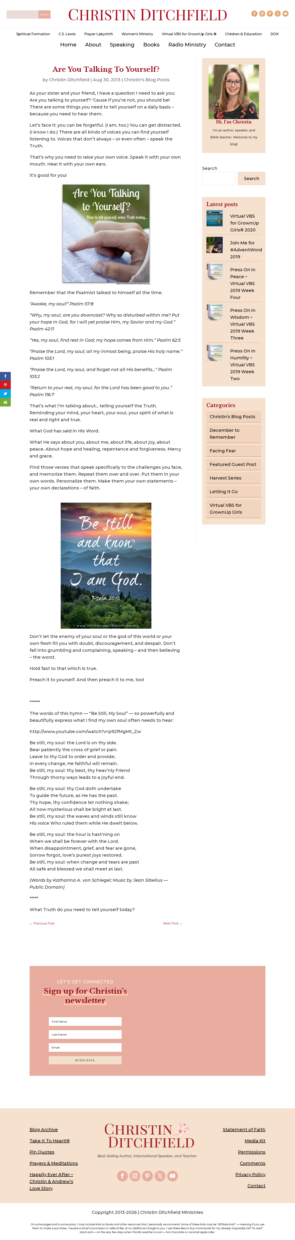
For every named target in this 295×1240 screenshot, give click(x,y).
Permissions (251, 1152)
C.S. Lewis (67, 34)
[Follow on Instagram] (262, 14)
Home (68, 44)
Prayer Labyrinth (98, 34)
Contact (225, 44)
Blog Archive (44, 1129)
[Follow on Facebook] (254, 14)
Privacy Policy (250, 1174)
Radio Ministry (187, 44)
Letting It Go (224, 491)
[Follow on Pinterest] (270, 14)
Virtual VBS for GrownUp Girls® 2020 (244, 223)
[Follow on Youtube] (285, 14)
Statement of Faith (244, 1129)
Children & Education (243, 34)
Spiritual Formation (33, 34)
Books (151, 44)
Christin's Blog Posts (147, 79)
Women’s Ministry (137, 34)
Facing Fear (223, 450)
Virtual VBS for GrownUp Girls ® (189, 34)
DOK (274, 34)
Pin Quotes (42, 1152)
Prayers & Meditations (54, 1163)
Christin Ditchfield (69, 79)
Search (209, 168)
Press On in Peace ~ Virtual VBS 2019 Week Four (242, 283)
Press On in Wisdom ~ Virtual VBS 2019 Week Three (242, 324)
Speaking (122, 44)
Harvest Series (225, 478)
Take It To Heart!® (50, 1140)
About (93, 44)
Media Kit (255, 1140)
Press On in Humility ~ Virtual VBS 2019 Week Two (242, 364)
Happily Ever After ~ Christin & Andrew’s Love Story (51, 1181)
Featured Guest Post (233, 464)
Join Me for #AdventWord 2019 (246, 249)
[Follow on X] (278, 14)
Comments (252, 1163)
